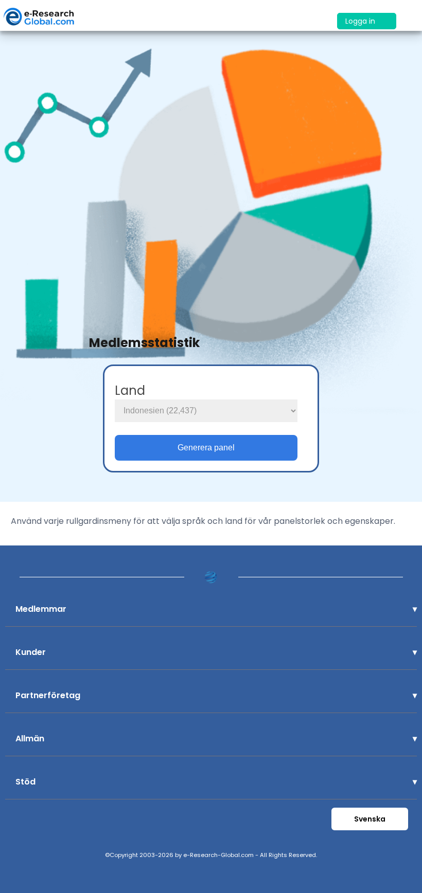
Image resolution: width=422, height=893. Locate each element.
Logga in (361, 21)
